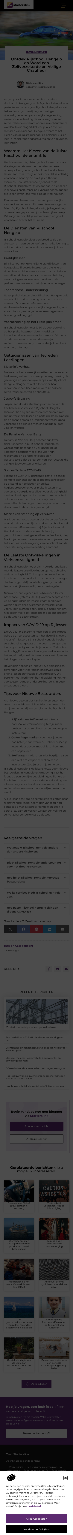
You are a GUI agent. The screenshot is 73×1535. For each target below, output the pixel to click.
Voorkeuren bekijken (37, 1528)
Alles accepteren (36, 1518)
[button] (65, 1478)
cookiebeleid (33, 1506)
